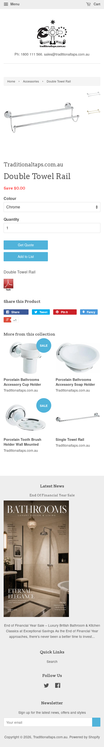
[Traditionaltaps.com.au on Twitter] (46, 686)
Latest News (52, 486)
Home (11, 81)
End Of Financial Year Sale (52, 495)
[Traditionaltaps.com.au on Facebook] (57, 686)
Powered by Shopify (84, 736)
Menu (14, 3)
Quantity (11, 219)
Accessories (31, 81)
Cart (96, 3)
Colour (10, 198)
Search (52, 661)
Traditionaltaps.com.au (50, 736)
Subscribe (96, 722)
